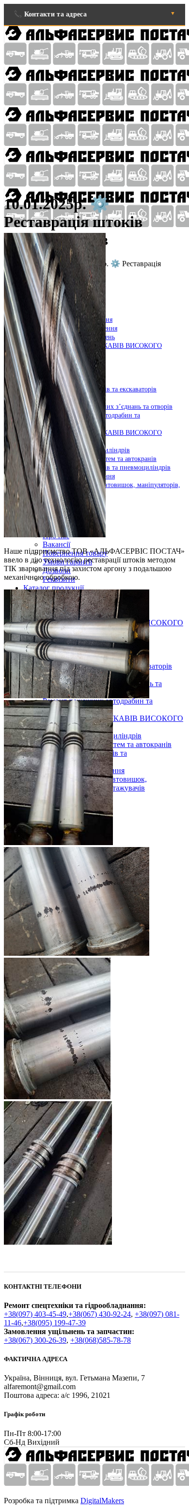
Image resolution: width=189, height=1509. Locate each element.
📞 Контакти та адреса (50, 14)
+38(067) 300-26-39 (35, 1340)
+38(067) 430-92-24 (99, 1314)
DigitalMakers (102, 1500)
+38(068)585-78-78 (100, 1340)
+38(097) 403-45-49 (35, 1314)
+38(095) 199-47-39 (54, 1323)
